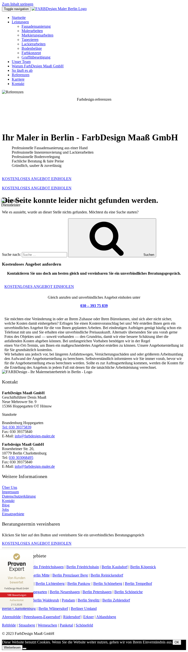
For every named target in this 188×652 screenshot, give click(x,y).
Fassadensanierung (36, 26)
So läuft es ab (22, 70)
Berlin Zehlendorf (116, 600)
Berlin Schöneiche (128, 592)
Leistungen (20, 22)
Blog (6, 505)
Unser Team (21, 62)
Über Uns (9, 487)
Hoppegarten (37, 592)
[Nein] (24, 648)
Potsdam (68, 600)
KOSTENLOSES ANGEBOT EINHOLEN (36, 179)
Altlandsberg (106, 617)
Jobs (5, 509)
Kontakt (18, 84)
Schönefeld (84, 625)
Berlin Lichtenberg (50, 583)
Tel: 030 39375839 (16, 427)
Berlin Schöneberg (107, 583)
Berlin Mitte (40, 575)
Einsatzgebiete (13, 514)
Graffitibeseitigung (36, 57)
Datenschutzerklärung (19, 496)
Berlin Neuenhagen (65, 592)
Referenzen (20, 75)
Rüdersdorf (72, 617)
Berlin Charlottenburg (19, 608)
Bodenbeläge (32, 48)
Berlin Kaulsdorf (115, 567)
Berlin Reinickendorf (107, 575)
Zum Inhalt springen (17, 4)
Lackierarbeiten (34, 44)
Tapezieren (30, 39)
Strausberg (27, 625)
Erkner (88, 617)
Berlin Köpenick (143, 567)
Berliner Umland (84, 608)
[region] (94, 111)
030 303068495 (21, 457)
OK (177, 642)
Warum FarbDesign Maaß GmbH (38, 66)
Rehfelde (9, 625)
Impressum (10, 492)
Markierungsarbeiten (37, 35)
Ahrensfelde (11, 617)
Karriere (18, 79)
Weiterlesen (12, 647)
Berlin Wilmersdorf (53, 608)
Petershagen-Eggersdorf (42, 617)
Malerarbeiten (32, 31)
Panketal (66, 625)
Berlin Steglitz (89, 600)
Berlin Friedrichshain (82, 567)
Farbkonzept (31, 53)
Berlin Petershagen (97, 592)
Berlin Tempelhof (138, 583)
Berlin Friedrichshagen (46, 567)
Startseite (19, 17)
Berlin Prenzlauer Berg (70, 575)
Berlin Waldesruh (45, 600)
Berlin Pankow (79, 583)
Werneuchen (47, 625)
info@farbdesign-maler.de (35, 436)
